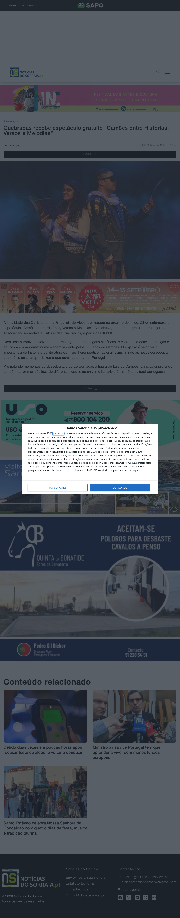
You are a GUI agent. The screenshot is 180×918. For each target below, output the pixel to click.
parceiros (58, 433)
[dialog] (90, 459)
